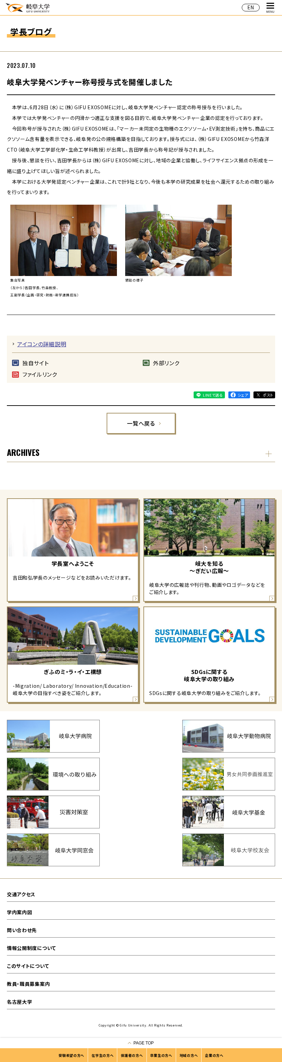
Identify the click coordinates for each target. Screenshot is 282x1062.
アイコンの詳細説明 (41, 344)
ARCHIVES (23, 452)
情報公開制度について (31, 947)
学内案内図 (19, 912)
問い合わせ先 (22, 930)
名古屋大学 (19, 1001)
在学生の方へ (102, 1055)
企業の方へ (214, 1055)
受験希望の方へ (71, 1055)
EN (250, 7)
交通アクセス (21, 894)
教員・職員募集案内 (28, 983)
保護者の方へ (132, 1055)
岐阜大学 (27, 7)
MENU (270, 11)
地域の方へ (189, 1055)
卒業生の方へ (161, 1055)
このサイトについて (28, 965)
